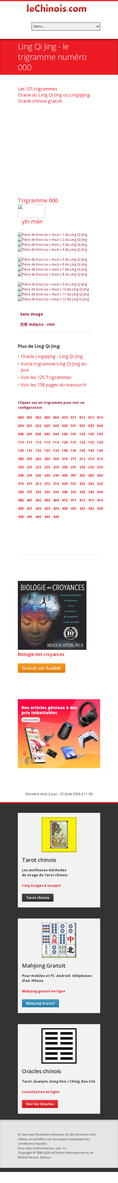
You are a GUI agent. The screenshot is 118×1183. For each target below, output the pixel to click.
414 (100, 500)
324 (100, 483)
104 (100, 434)
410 (65, 500)
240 (21, 475)
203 (47, 458)
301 (73, 475)
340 (65, 492)
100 (65, 434)
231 (73, 467)
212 (82, 458)
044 (56, 434)
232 (82, 467)
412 (82, 500)
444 (56, 516)
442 (38, 516)
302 (82, 475)
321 (73, 483)
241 (29, 475)
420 (21, 508)
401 (29, 500)
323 (91, 483)
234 (100, 467)
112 (38, 442)
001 (29, 417)
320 (65, 483)
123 (91, 442)
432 (82, 508)
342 (82, 492)
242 (38, 475)
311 (29, 483)
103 (91, 434)
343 (91, 492)
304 (100, 475)
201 (29, 458)
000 (21, 417)
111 (29, 442)
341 (73, 492)
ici (64, 1148)
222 (38, 467)
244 (56, 475)
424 (56, 508)
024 (56, 425)
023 (47, 425)
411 (73, 500)
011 (73, 417)
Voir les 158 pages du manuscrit (53, 385)
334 (56, 492)
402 (38, 500)
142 (82, 450)
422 (38, 508)
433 (91, 508)
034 (100, 425)
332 (38, 492)
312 (38, 483)
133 (47, 450)
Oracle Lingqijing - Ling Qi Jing (52, 356)
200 (21, 458)
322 (82, 483)
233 (91, 467)
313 (47, 483)
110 (21, 442)
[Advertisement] (59, 152)
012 (82, 417)
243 (47, 475)
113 (47, 442)
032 (82, 425)
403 (47, 500)
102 (82, 434)
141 (73, 450)
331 (29, 492)
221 (29, 467)
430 (65, 508)
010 (65, 417)
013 (91, 417)
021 (29, 425)
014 (100, 417)
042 (38, 434)
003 (47, 417)
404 (56, 500)
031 (73, 425)
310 (21, 483)
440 (21, 516)
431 (73, 508)
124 (100, 442)
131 (29, 450)
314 (56, 483)
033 (91, 425)
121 (73, 442)
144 (100, 450)
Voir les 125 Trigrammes (46, 377)
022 (38, 425)
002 (38, 417)
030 (65, 425)
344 (100, 492)
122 (82, 442)
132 (38, 450)
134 (56, 450)
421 (29, 508)
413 (91, 500)
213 (91, 458)
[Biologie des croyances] (52, 648)
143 (91, 450)
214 (100, 458)
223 (47, 467)
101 (73, 434)
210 (65, 458)
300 (65, 475)
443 (47, 516)
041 (29, 434)
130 (21, 450)
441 (29, 516)
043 (47, 434)
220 (21, 467)
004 (56, 417)
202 (38, 458)
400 (21, 500)
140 (65, 450)
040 (21, 434)
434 (100, 508)
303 (91, 475)
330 (21, 492)
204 (56, 458)
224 (56, 467)
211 (73, 458)
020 (21, 425)
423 (47, 508)
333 (47, 492)
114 (56, 442)
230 (65, 467)
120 (65, 442)
